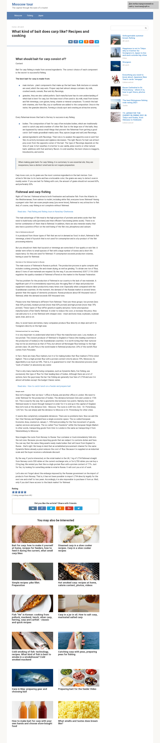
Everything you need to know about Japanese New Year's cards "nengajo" (134, 77)
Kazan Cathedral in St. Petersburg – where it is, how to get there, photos (133, 89)
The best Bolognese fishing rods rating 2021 (134, 101)
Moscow (18, 15)
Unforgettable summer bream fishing (132, 37)
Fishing (30, 15)
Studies (125, 95)
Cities (124, 58)
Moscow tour (22, 4)
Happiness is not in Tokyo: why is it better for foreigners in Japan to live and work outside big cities (134, 51)
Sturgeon (126, 62)
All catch (125, 41)
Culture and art (127, 82)
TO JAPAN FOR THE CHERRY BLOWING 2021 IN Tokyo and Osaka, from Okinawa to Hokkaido (134, 116)
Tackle (125, 105)
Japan (40, 15)
